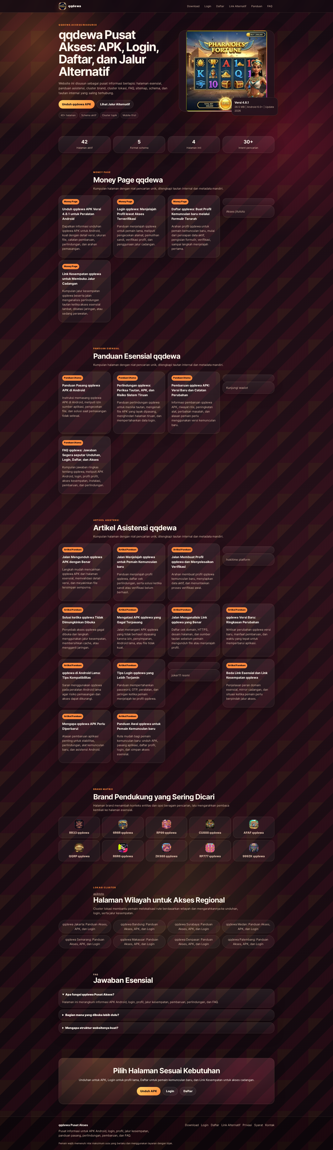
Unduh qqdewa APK (76, 104)
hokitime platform (238, 559)
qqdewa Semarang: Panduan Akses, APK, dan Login (84, 942)
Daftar (220, 6)
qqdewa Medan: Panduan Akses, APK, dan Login (248, 926)
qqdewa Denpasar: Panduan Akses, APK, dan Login (194, 942)
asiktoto (98, 894)
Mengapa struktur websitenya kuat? (91, 1028)
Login (207, 6)
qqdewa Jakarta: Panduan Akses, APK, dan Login (84, 926)
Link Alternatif (237, 6)
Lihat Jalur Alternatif (115, 104)
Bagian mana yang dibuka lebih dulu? (92, 1015)
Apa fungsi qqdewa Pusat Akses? (89, 994)
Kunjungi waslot (237, 388)
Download (193, 6)
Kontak (269, 1125)
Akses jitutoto (235, 211)
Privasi (247, 1125)
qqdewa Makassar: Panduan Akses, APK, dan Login (139, 942)
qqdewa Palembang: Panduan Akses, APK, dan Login (248, 942)
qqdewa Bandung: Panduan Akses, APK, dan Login (139, 926)
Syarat (258, 1125)
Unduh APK (148, 1091)
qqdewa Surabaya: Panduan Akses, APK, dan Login (194, 926)
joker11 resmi (181, 675)
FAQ (269, 6)
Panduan (256, 6)
